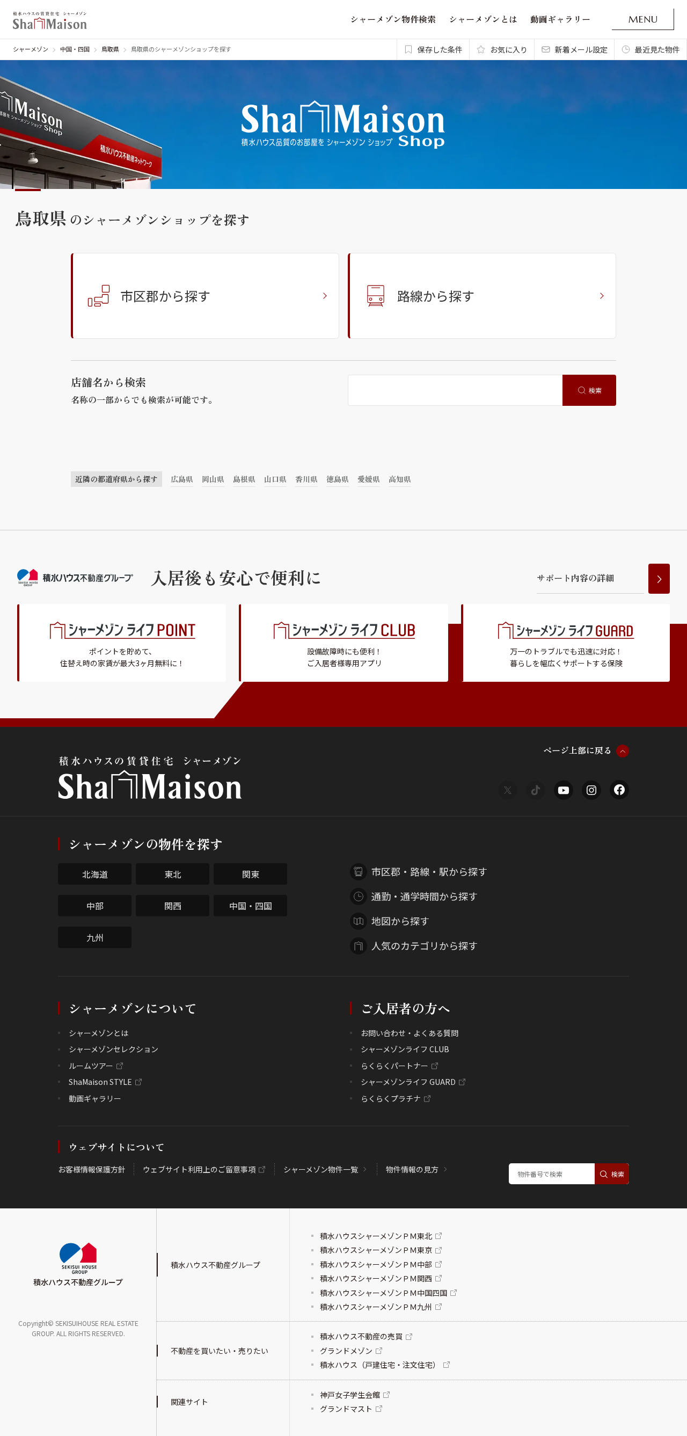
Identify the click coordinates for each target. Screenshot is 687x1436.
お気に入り (509, 49)
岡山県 (213, 478)
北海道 (95, 874)
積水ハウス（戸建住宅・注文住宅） (380, 1364)
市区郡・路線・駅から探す (429, 871)
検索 (595, 390)
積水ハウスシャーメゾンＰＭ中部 (376, 1264)
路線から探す (435, 295)
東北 (172, 874)
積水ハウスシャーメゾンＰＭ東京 (376, 1249)
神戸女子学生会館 (350, 1394)
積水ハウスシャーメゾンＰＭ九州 (376, 1306)
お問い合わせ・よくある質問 (409, 1032)
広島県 (182, 478)
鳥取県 (110, 49)
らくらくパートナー (394, 1065)
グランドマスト (346, 1408)
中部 (95, 905)
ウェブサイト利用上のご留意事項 (199, 1169)
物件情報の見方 (412, 1169)
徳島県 (337, 478)
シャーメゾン (30, 49)
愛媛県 (368, 478)
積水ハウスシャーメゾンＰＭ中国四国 (383, 1292)
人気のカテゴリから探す (424, 945)
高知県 (400, 478)
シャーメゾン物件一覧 (320, 1169)
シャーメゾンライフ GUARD (408, 1081)
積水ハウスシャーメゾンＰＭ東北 (376, 1235)
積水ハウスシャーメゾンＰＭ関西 (376, 1278)
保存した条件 (440, 49)
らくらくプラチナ (391, 1098)
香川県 (306, 478)
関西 (172, 905)
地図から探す (400, 921)
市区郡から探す (165, 295)
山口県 (275, 478)
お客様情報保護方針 (92, 1169)
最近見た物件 (657, 49)
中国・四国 (75, 49)
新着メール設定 (581, 49)
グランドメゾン (346, 1350)
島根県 (244, 478)
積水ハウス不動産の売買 (361, 1336)
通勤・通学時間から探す (424, 896)
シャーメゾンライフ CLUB (405, 1049)
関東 (250, 874)
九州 (95, 937)
